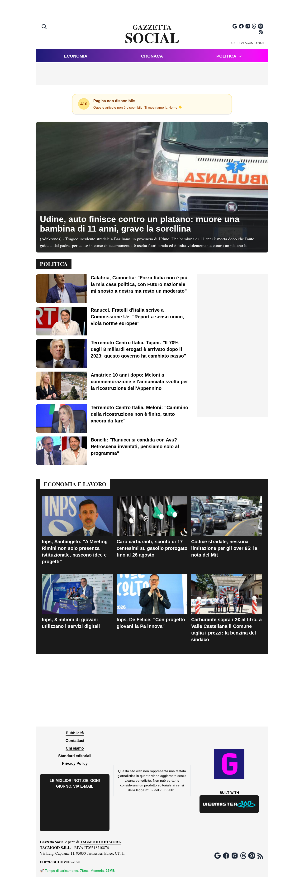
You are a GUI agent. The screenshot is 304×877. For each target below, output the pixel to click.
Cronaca (152, 56)
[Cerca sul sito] (44, 27)
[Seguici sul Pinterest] (260, 26)
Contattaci (75, 741)
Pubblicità (75, 733)
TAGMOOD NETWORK (100, 841)
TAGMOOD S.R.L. (55, 847)
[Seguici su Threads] (254, 26)
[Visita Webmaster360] (229, 804)
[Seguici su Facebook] (241, 26)
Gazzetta (152, 34)
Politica (226, 56)
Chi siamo (75, 748)
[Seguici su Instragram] (248, 26)
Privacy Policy (75, 763)
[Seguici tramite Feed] (261, 32)
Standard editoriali (74, 756)
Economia (75, 56)
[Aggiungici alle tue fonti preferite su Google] (235, 26)
